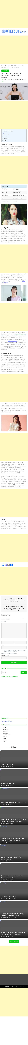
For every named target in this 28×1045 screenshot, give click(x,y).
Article (4, 728)
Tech (4, 741)
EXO (16, 344)
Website (3, 645)
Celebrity (5, 733)
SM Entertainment (12, 341)
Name (2, 640)
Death (4, 140)
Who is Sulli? (6, 135)
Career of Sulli (6, 138)
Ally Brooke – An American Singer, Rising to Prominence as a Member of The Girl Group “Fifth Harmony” (14, 608)
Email (15, 640)
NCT (21, 344)
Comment (3, 621)
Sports (4, 740)
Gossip (5, 736)
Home (2, 65)
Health (4, 738)
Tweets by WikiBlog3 (6, 721)
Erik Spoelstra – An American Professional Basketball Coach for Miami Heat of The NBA (14, 600)
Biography (7, 65)
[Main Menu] (22, 31)
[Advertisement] (14, 14)
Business (5, 731)
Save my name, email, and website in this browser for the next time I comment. (15, 651)
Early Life (5, 136)
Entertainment (6, 735)
